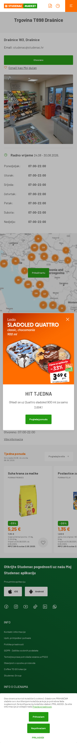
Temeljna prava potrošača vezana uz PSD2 (26, 656)
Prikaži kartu (38, 272)
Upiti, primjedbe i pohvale (17, 638)
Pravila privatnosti (42, 706)
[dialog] (38, 718)
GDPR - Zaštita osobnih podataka (21, 650)
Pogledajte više (57, 456)
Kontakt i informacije (15, 631)
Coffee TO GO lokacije (15, 669)
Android (39, 591)
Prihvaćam (38, 716)
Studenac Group (13, 675)
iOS (16, 591)
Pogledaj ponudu (38, 419)
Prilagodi (38, 737)
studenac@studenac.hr (28, 47)
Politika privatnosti (14, 644)
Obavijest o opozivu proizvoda (19, 663)
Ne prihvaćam (38, 728)
